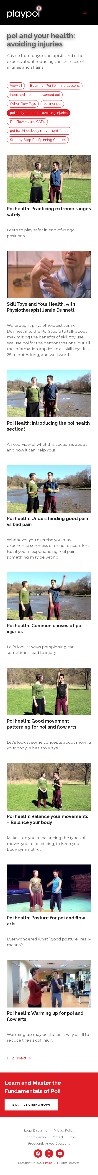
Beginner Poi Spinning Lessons (55, 86)
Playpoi (48, 1162)
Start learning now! (31, 1104)
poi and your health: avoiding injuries (38, 113)
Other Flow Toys (23, 104)
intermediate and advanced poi (35, 95)
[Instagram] (49, 1153)
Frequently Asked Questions (49, 1143)
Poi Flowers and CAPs (27, 122)
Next (24, 1058)
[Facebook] (38, 1153)
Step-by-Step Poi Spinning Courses (38, 140)
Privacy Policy (64, 1130)
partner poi (52, 104)
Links (71, 1137)
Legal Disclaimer (36, 1130)
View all (16, 86)
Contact (57, 1137)
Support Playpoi (34, 1137)
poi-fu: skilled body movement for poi (39, 131)
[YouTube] (60, 1153)
